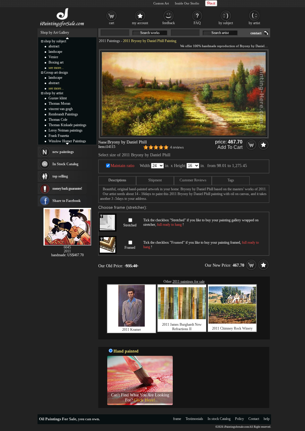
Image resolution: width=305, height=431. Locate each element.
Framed (130, 247)
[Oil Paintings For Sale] (62, 27)
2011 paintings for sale (188, 281)
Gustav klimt (58, 98)
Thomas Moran (59, 103)
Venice (53, 57)
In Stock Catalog (65, 164)
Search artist (220, 33)
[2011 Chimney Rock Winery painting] (232, 322)
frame (177, 419)
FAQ (197, 23)
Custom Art (161, 3)
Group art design (56, 72)
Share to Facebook (66, 201)
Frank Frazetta (59, 136)
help (267, 419)
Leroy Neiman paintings (66, 130)
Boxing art (56, 62)
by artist (254, 23)
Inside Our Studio (187, 3)
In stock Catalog (219, 419)
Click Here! (144, 400)
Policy (239, 419)
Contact (253, 419)
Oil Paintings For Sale (57, 419)
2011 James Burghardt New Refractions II (182, 326)
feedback (168, 23)
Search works (150, 33)
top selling (60, 176)
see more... (56, 68)
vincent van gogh (61, 109)
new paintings (63, 152)
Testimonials (194, 419)
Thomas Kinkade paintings (67, 125)
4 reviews (177, 147)
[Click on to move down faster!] (67, 143)
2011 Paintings (109, 41)
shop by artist (53, 93)
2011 (67, 251)
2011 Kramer (131, 330)
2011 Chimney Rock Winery (232, 328)
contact (256, 33)
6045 (67, 247)
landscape (55, 52)
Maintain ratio (122, 165)
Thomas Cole (58, 120)
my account (140, 23)
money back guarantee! (67, 188)
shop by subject (55, 41)
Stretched (129, 225)
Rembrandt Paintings (63, 114)
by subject (226, 23)
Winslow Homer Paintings (67, 141)
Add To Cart (229, 147)
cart (111, 23)
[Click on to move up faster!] (67, 38)
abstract (54, 46)
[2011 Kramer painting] (131, 325)
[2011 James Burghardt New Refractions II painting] (182, 318)
